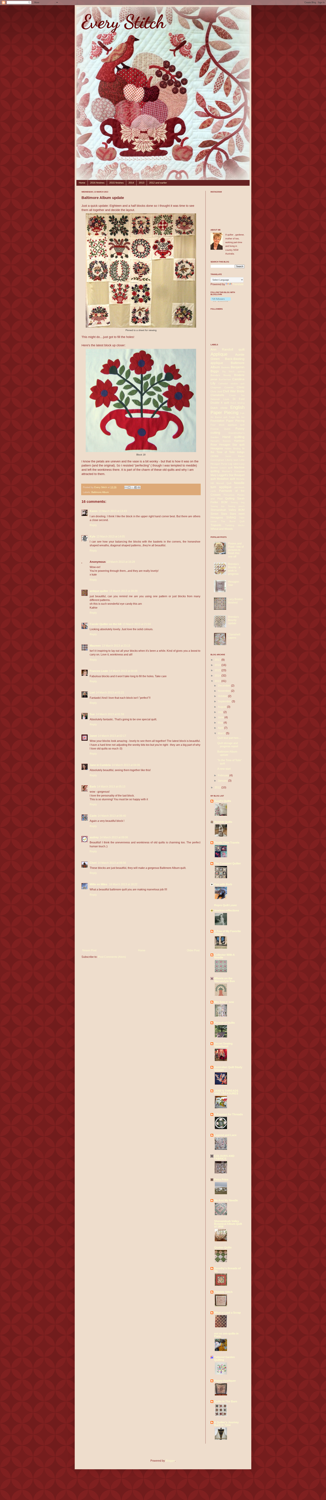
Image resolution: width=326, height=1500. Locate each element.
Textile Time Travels (226, 842)
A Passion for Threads (228, 1114)
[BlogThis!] (129, 487)
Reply (93, 525)
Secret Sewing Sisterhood (223, 1045)
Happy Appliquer (225, 1380)
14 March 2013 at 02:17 (112, 735)
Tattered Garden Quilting (224, 1358)
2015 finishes (116, 182)
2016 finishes (97, 182)
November (224, 690)
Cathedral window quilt (231, 383)
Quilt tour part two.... (229, 737)
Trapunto (216, 525)
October (223, 696)
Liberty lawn (232, 460)
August (222, 706)
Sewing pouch (236, 506)
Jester (228, 456)
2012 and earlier (158, 182)
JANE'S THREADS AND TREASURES (226, 1092)
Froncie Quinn (220, 428)
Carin (93, 815)
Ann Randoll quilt (227, 349)
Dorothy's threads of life (227, 1270)
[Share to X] (132, 487)
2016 (218, 665)
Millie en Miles (99, 884)
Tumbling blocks (234, 525)
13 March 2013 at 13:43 (112, 511)
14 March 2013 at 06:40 (112, 815)
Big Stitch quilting (233, 371)
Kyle (92, 536)
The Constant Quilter (227, 863)
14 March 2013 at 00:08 (123, 671)
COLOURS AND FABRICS (224, 1157)
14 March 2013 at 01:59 (110, 714)
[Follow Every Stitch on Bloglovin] (221, 300)
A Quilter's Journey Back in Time (226, 1423)
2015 (218, 670)
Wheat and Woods (222, 528)
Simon (214, 513)
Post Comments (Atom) (112, 956)
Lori (92, 692)
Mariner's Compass (233, 471)
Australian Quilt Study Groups (228, 1068)
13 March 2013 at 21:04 (136, 624)
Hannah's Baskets (221, 441)
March (222, 733)
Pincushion (229, 495)
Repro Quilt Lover (225, 905)
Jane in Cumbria (100, 765)
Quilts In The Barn (225, 1401)
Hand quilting (233, 437)
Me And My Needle (226, 1200)
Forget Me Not (236, 417)
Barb (93, 786)
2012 (218, 787)
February (223, 775)
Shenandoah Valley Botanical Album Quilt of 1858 (228, 1224)
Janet (93, 735)
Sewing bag (237, 502)
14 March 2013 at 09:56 (112, 862)
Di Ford (238, 399)
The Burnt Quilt (232, 521)
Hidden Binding (232, 448)
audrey (94, 837)
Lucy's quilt (226, 467)
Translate (238, 284)
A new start (224, 768)
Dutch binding (237, 403)
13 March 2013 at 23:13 (116, 645)
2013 (141, 182)
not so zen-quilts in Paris (226, 1335)
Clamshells (217, 395)
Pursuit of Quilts (224, 1022)
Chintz (240, 387)
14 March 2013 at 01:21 (110, 692)
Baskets (225, 367)
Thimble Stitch (223, 1292)
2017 (218, 659)
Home (82, 182)
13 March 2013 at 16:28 (121, 561)
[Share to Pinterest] (139, 487)
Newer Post (89, 950)
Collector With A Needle (224, 956)
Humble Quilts (223, 821)
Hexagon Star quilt (231, 444)
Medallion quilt (226, 478)
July (220, 712)
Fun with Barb (223, 884)
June (221, 717)
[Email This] (126, 487)
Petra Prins (221, 1179)
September (225, 701)
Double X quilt (220, 402)
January (223, 780)
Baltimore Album (100, 492)
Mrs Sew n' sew (224, 1002)
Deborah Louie (220, 399)
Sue (92, 714)
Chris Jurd (216, 391)
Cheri (93, 862)
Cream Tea (237, 395)
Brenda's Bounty (221, 375)
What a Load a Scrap (227, 1312)
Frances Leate (99, 671)
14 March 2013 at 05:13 (111, 786)
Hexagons (217, 448)
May (221, 722)
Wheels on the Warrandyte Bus (224, 980)
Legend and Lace (225, 1135)
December (224, 685)
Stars (224, 513)
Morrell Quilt (223, 483)
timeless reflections (226, 910)
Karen (93, 511)
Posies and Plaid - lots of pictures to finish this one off (236, 550)
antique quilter (99, 591)
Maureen (95, 645)
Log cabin (233, 463)
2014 (131, 182)
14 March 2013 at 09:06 (114, 837)
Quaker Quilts (223, 1247)
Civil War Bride (233, 391)
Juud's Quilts (222, 801)
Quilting (229, 498)
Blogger (170, 1460)
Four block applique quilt (227, 424)
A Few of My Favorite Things (227, 932)
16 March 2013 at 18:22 (123, 884)
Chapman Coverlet (222, 387)
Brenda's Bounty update (233, 620)
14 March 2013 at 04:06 (126, 765)
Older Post (193, 950)
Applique (219, 354)
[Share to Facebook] (135, 487)
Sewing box (218, 506)
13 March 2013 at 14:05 (110, 536)
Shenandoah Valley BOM (227, 509)
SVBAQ (231, 517)
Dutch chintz (219, 407)
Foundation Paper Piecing (227, 420)
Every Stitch (124, 22)
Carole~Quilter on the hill (105, 624)
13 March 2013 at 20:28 (123, 591)
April (221, 727)
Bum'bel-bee (225, 379)
